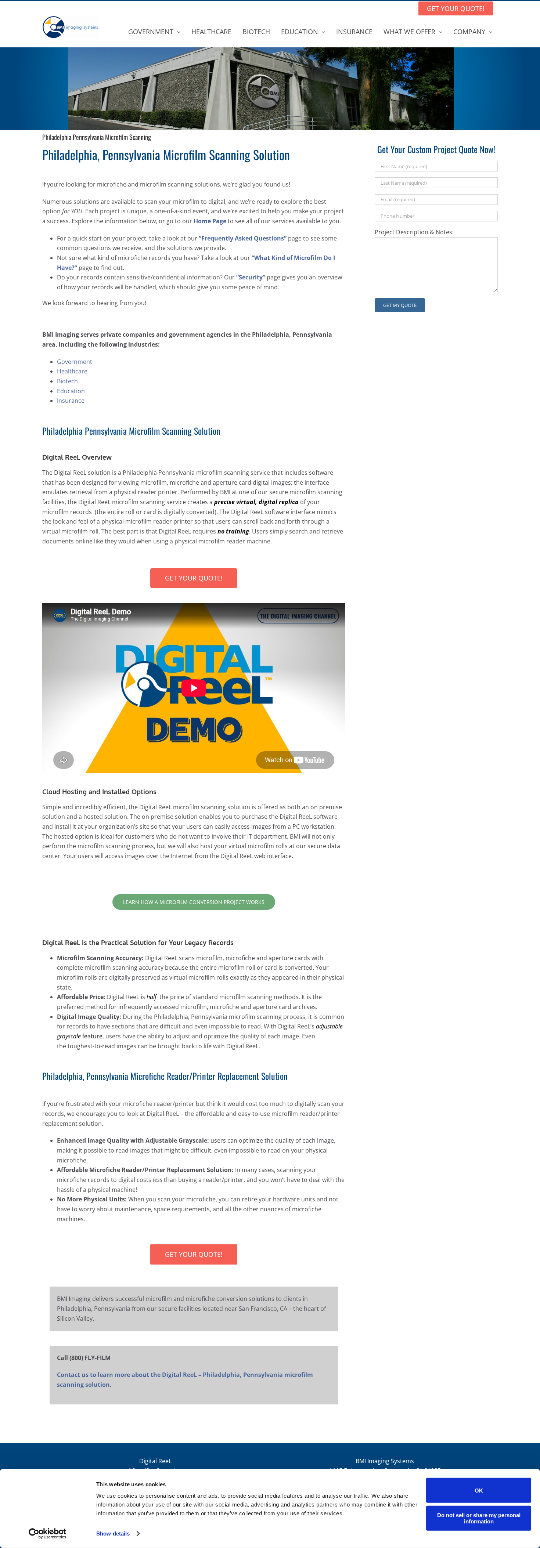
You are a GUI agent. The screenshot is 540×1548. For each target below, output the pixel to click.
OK (479, 1490)
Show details (113, 1533)
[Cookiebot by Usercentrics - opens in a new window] (47, 1533)
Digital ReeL (155, 1461)
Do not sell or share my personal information (479, 1518)
